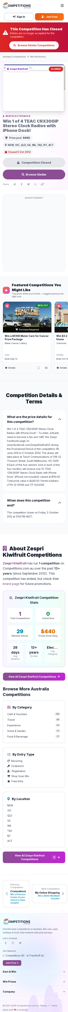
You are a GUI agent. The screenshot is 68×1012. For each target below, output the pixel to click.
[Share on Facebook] (21, 184)
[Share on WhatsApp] (35, 184)
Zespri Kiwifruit (15, 563)
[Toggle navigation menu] (62, 5)
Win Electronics (38, 56)
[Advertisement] (34, 235)
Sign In (21, 16)
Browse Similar (36, 174)
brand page (11, 584)
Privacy (43, 1005)
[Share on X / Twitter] (28, 184)
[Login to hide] (46, 368)
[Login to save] (38, 368)
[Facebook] (5, 944)
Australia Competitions (14, 56)
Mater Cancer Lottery (16, 343)
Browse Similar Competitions (36, 45)
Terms (54, 1005)
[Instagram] (13, 944)
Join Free (52, 16)
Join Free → (12, 963)
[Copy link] (42, 184)
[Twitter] (20, 944)
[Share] (14, 184)
